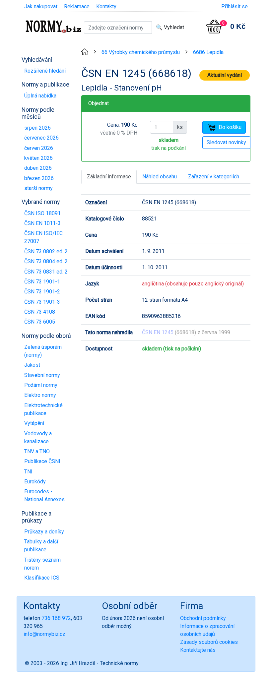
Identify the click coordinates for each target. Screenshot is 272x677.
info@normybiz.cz (44, 634)
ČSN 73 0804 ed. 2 (46, 261)
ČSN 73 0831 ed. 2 (46, 272)
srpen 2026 (37, 128)
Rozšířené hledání (45, 71)
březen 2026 (39, 178)
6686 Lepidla (208, 52)
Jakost (32, 365)
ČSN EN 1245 (157, 332)
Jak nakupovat (40, 6)
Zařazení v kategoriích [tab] (213, 176)
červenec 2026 (41, 138)
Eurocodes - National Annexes (44, 495)
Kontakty (106, 6)
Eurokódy (35, 481)
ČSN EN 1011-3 (42, 223)
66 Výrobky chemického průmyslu (141, 52)
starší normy (38, 188)
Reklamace (77, 6)
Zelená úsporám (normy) (43, 351)
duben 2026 (38, 168)
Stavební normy (42, 375)
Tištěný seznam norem (42, 564)
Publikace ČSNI (42, 461)
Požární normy (40, 385)
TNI (28, 471)
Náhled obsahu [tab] (159, 176)
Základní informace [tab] (109, 176)
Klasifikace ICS (41, 578)
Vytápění (34, 423)
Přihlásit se (234, 6)
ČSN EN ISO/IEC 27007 (43, 237)
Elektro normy (40, 395)
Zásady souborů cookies (209, 642)
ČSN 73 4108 (39, 312)
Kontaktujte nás (198, 650)
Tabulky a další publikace (41, 545)
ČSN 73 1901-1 (42, 281)
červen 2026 (38, 148)
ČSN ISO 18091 (42, 213)
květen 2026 (38, 158)
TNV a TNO (37, 451)
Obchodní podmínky (203, 618)
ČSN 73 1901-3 (42, 302)
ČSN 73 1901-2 (42, 291)
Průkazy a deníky (44, 531)
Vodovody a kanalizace (38, 437)
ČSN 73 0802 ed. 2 (46, 251)
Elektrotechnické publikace (43, 409)
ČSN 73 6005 (39, 322)
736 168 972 (56, 618)
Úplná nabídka (40, 95)
